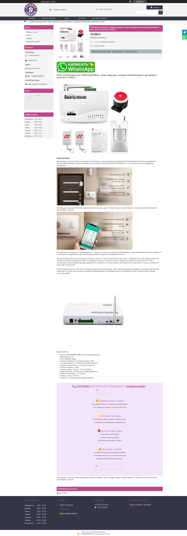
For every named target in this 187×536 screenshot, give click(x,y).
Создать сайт (45, 1)
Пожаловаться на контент (102, 534)
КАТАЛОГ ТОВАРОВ (48, 18)
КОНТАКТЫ (82, 18)
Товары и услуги (32, 32)
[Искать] (160, 12)
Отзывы (29, 38)
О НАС (66, 18)
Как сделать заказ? (33, 41)
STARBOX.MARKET (136, 386)
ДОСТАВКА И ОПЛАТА (99, 18)
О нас (28, 35)
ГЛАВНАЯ (32, 18)
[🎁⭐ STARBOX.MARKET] (30, 15)
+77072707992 (82, 386)
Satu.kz (103, 532)
